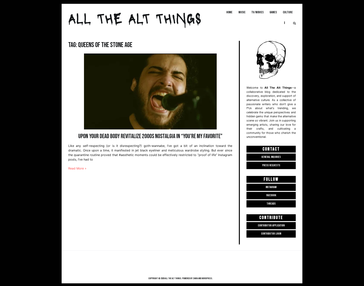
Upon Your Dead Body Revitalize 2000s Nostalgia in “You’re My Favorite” (150, 136)
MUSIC (241, 12)
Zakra (195, 278)
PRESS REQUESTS (271, 165)
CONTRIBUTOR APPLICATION (271, 225)
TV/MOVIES (257, 12)
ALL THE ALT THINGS (134, 17)
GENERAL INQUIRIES (271, 157)
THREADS (271, 204)
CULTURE (288, 12)
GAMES (273, 12)
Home (229, 12)
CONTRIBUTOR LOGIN (271, 234)
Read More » (77, 168)
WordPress (207, 278)
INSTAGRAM (271, 187)
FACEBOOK (271, 195)
